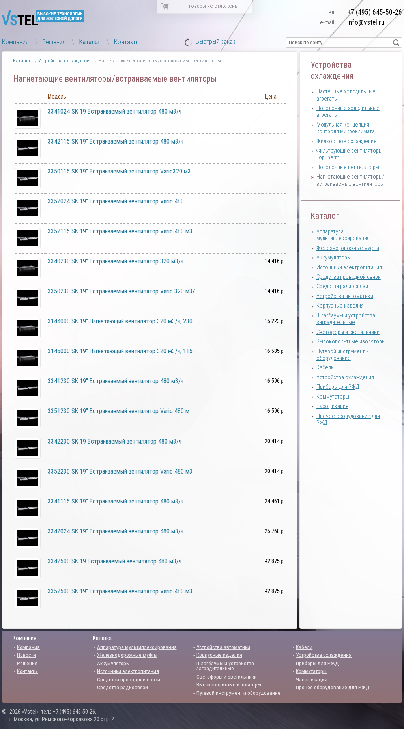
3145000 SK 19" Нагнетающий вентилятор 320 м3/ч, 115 (120, 351)
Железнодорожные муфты (347, 248)
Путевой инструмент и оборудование (342, 355)
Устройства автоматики (344, 296)
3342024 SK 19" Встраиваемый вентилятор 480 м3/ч (115, 531)
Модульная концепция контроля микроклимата (345, 128)
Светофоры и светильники (348, 332)
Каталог (90, 42)
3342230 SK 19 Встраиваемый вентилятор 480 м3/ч (114, 441)
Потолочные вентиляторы (347, 167)
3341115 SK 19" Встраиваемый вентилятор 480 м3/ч (115, 501)
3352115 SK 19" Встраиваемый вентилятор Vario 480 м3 (120, 231)
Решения (54, 42)
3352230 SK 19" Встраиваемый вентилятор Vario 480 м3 (120, 471)
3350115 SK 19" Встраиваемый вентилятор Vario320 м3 (119, 171)
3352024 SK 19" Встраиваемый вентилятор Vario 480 (116, 201)
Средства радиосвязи (342, 286)
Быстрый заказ (216, 42)
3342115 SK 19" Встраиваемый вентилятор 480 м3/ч (115, 141)
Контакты (127, 42)
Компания (15, 42)
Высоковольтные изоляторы (350, 341)
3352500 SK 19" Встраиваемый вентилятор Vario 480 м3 (120, 591)
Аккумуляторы (333, 257)
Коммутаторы (332, 396)
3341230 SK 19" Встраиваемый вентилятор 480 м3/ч (115, 381)
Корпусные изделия (340, 305)
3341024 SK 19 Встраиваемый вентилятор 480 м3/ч (114, 111)
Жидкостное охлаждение (346, 141)
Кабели (325, 367)
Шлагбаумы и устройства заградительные (345, 319)
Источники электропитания (349, 267)
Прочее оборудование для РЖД (333, 687)
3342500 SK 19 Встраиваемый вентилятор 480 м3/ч (114, 561)
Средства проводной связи (348, 277)
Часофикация (332, 406)
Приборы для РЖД (337, 387)
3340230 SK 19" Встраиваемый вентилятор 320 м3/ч (115, 261)
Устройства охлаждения (64, 60)
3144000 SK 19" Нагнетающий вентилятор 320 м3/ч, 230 (120, 321)
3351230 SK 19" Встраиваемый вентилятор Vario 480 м (118, 411)
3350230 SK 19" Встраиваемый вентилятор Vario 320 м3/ (121, 291)
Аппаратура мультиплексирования (343, 235)
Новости (26, 655)
